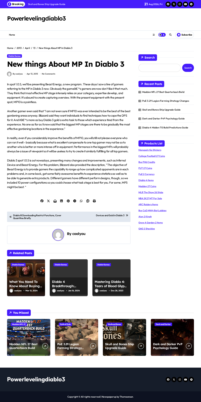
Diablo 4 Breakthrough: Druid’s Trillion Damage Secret (64, 288)
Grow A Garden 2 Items (150, 222)
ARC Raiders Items (148, 204)
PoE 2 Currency (146, 174)
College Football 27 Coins (151, 156)
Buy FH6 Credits (146, 162)
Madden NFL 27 (19, 324)
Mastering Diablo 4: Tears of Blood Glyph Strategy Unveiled (110, 286)
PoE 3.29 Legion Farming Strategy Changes (165, 100)
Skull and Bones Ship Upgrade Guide (161, 109)
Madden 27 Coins (147, 186)
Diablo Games (14, 56)
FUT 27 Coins (145, 168)
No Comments (48, 73)
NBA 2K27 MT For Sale (150, 198)
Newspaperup (109, 396)
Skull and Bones (114, 324)
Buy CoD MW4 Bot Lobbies (152, 210)
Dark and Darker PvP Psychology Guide (163, 118)
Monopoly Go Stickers (149, 149)
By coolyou (18, 73)
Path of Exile (65, 324)
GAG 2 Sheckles (146, 228)
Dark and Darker (163, 324)
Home (12, 34)
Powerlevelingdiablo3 (36, 18)
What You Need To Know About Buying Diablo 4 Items (24, 286)
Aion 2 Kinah (145, 216)
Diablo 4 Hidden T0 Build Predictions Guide (165, 127)
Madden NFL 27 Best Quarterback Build (163, 91)
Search (149, 57)
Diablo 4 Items (146, 180)
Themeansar (126, 396)
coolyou (78, 233)
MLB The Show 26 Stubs (150, 192)
